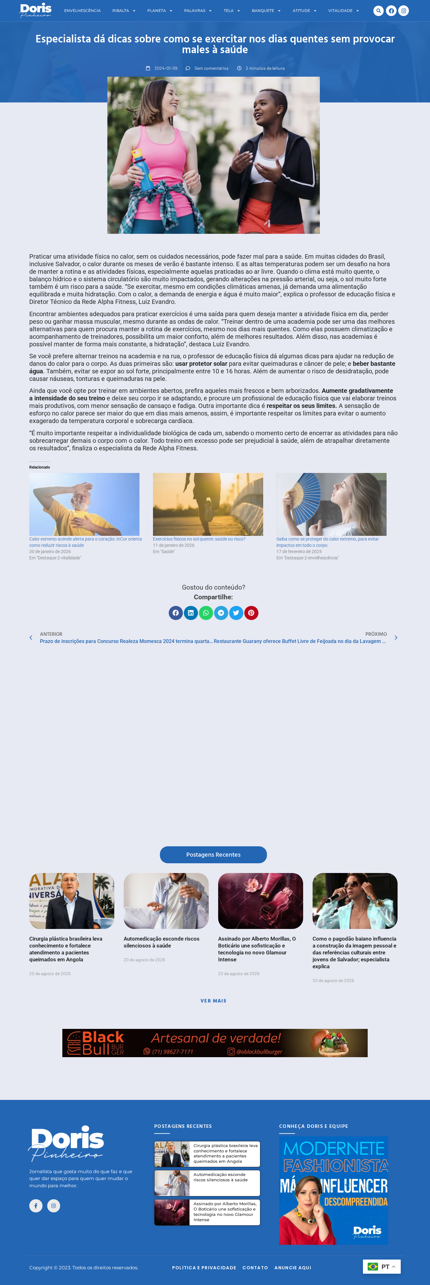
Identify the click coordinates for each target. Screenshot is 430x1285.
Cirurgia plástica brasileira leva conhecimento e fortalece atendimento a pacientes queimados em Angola (226, 1153)
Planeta (156, 10)
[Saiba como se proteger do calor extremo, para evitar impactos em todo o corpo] (335, 504)
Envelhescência (82, 10)
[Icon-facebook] (35, 1205)
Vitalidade (340, 10)
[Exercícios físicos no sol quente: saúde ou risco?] (211, 504)
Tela (229, 10)
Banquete (263, 10)
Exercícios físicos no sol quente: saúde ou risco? (199, 538)
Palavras (194, 10)
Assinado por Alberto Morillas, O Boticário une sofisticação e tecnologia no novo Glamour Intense (225, 1211)
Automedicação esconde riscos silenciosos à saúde (221, 1177)
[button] (378, 11)
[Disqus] (213, 747)
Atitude (301, 10)
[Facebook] (391, 10)
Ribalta (120, 10)
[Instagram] (403, 10)
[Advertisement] (215, 1071)
